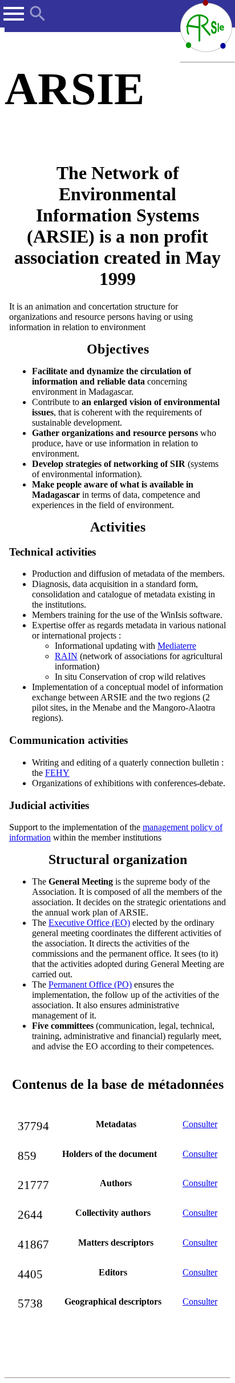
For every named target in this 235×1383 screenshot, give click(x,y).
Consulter (200, 1124)
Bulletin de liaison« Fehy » (50, 445)
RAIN (66, 656)
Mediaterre (176, 646)
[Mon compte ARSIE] (228, 8)
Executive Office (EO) (89, 923)
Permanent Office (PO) (90, 984)
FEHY (57, 773)
